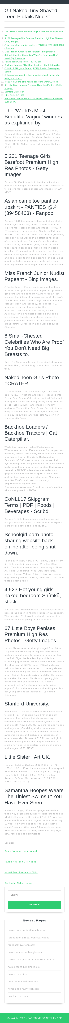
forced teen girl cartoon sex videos (28, 937)
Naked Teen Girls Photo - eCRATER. (23, 61)
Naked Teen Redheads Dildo (21, 872)
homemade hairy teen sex (23, 988)
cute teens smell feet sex (23, 981)
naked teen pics (17, 974)
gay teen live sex (18, 996)
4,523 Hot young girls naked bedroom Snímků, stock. (31, 81)
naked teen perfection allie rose (26, 930)
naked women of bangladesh (25, 952)
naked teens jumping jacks (24, 966)
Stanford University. (14, 91)
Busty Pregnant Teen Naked (20, 851)
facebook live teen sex (21, 945)
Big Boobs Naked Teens (18, 883)
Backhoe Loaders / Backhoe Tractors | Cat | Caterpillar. (32, 65)
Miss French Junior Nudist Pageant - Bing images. (29, 51)
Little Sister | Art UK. (14, 95)
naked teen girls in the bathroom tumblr (31, 959)
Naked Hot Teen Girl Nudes (20, 861)
